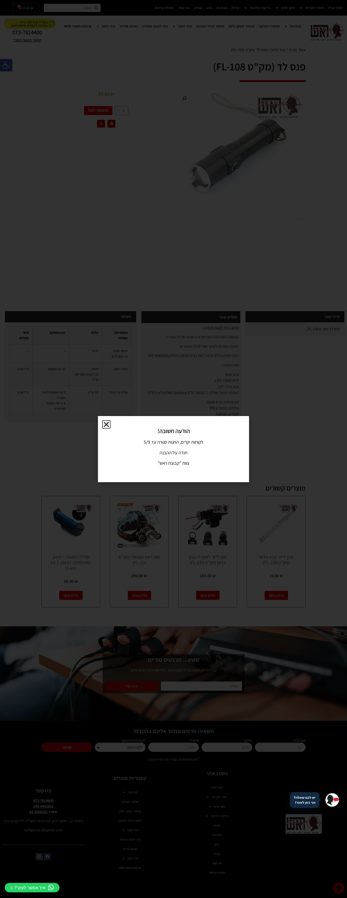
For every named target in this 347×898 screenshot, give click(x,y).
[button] (32, 887)
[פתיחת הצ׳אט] (332, 800)
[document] (173, 449)
